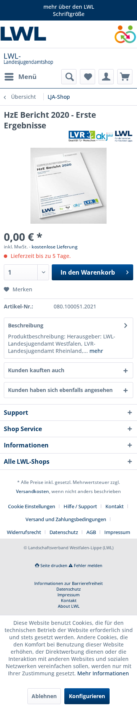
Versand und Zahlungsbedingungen (65, 519)
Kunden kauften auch (36, 370)
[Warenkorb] (124, 76)
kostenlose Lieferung (55, 246)
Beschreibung (25, 325)
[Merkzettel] (87, 76)
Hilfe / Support (80, 506)
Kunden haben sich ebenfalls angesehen (60, 390)
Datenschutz (63, 532)
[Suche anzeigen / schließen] (68, 76)
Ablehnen (44, 696)
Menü (27, 76)
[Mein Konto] (106, 76)
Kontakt (114, 506)
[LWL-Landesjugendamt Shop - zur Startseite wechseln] (28, 58)
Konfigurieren (87, 696)
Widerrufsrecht (24, 532)
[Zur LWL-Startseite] (34, 34)
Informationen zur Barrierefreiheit (68, 583)
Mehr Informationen (103, 673)
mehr (95, 350)
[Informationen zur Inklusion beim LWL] (125, 34)
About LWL (69, 606)
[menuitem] (20, 76)
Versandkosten (32, 491)
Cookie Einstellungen (31, 506)
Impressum (117, 532)
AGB (91, 532)
